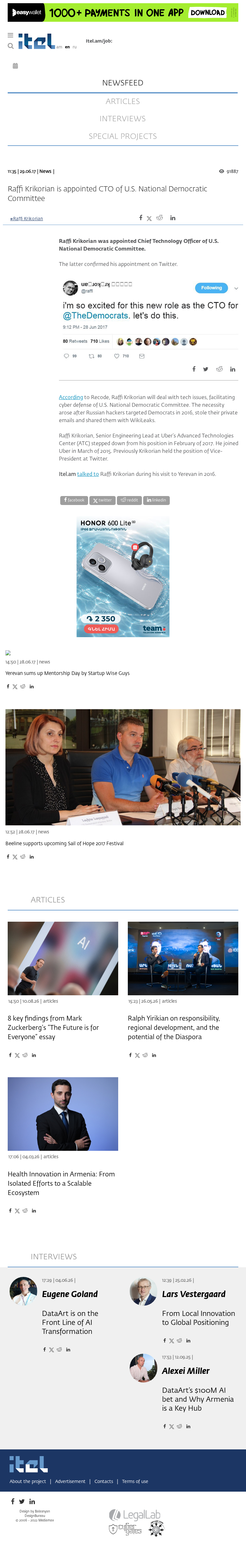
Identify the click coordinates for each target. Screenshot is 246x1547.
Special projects (123, 136)
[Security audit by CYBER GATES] (125, 1529)
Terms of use (135, 1481)
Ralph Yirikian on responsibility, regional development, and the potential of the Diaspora (174, 1027)
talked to (88, 474)
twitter (105, 500)
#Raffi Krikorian (26, 219)
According (71, 397)
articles (123, 102)
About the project (28, 1481)
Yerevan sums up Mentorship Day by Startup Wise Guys (67, 673)
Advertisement (71, 1481)
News (45, 171)
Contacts (104, 1481)
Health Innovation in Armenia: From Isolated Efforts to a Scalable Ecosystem (61, 1183)
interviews (123, 119)
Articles (50, 1001)
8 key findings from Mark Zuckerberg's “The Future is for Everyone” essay (53, 1027)
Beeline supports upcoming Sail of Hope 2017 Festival (64, 843)
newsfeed (123, 83)
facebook (75, 500)
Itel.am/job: (99, 41)
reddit (132, 500)
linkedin (158, 500)
